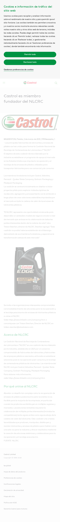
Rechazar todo (30, 62)
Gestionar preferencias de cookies (18, 70)
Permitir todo (30, 54)
